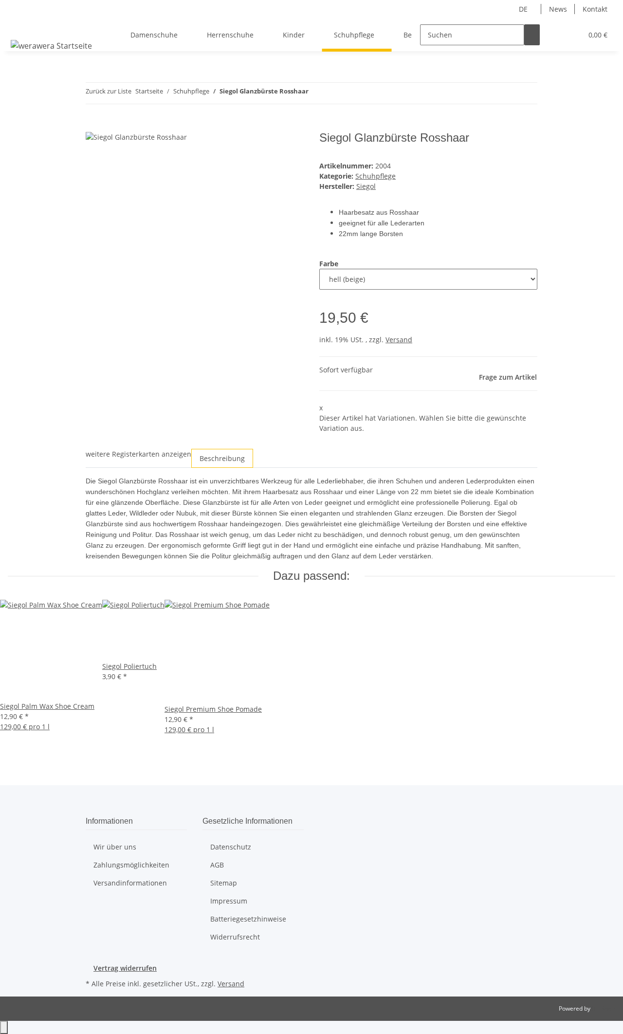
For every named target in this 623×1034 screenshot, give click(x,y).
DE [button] (524, 9)
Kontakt (595, 9)
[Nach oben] (4, 1027)
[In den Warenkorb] (93, 125)
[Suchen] (532, 34)
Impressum (228, 900)
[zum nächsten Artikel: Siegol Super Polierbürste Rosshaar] (334, 93)
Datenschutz (230, 846)
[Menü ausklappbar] (20, 26)
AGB (217, 864)
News (558, 9)
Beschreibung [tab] (222, 458)
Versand (398, 339)
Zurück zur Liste (108, 91)
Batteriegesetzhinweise (248, 918)
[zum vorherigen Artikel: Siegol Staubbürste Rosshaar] (316, 93)
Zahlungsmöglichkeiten (131, 864)
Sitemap (223, 882)
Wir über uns (114, 846)
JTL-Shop (603, 1008)
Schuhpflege (375, 176)
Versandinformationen (130, 882)
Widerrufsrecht (235, 937)
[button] (555, 35)
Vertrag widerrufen (125, 968)
